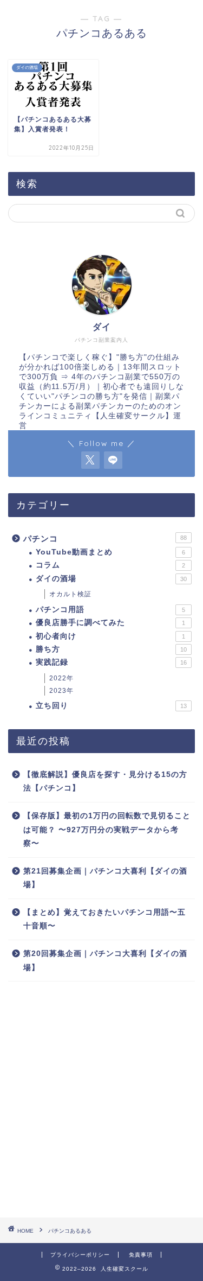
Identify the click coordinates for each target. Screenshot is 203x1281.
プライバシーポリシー (80, 1255)
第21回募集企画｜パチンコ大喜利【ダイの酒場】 (105, 878)
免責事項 (141, 1255)
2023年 (61, 690)
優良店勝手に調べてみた (110, 623)
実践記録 (111, 662)
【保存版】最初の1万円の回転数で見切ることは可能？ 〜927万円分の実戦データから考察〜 (107, 829)
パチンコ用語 (110, 610)
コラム (110, 565)
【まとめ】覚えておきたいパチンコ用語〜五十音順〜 (104, 919)
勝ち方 (111, 649)
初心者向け (110, 636)
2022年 (61, 678)
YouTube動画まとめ (110, 552)
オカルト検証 (70, 594)
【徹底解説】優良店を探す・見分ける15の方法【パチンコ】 (105, 781)
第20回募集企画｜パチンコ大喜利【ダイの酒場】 (105, 960)
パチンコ (105, 538)
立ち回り (111, 706)
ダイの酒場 (111, 579)
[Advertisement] (101, 1099)
